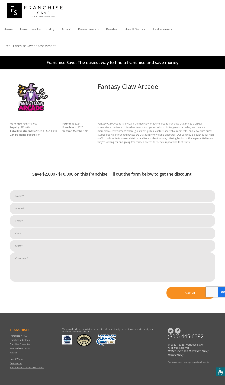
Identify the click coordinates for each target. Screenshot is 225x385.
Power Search (88, 29)
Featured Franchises (20, 348)
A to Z (66, 29)
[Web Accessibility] (220, 371)
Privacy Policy (176, 355)
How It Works (135, 29)
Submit (191, 293)
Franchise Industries (20, 340)
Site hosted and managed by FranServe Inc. (189, 362)
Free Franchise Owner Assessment (30, 46)
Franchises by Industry (37, 29)
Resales (111, 29)
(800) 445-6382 (186, 336)
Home (8, 29)
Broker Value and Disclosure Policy (188, 351)
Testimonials (162, 29)
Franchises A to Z (18, 335)
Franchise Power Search (21, 344)
